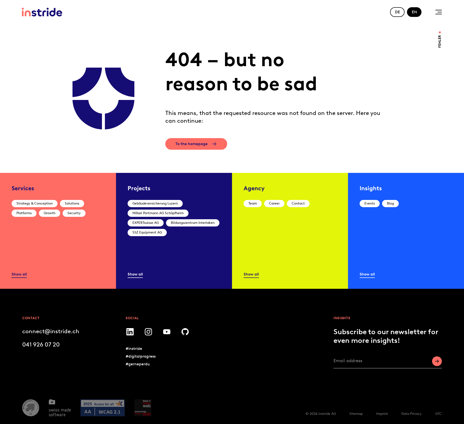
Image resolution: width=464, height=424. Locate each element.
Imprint (382, 414)
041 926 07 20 (41, 344)
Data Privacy (411, 414)
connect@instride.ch (50, 331)
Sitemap (356, 414)
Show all (19, 274)
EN (414, 12)
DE (397, 12)
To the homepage (191, 143)
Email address (348, 360)
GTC (438, 414)
